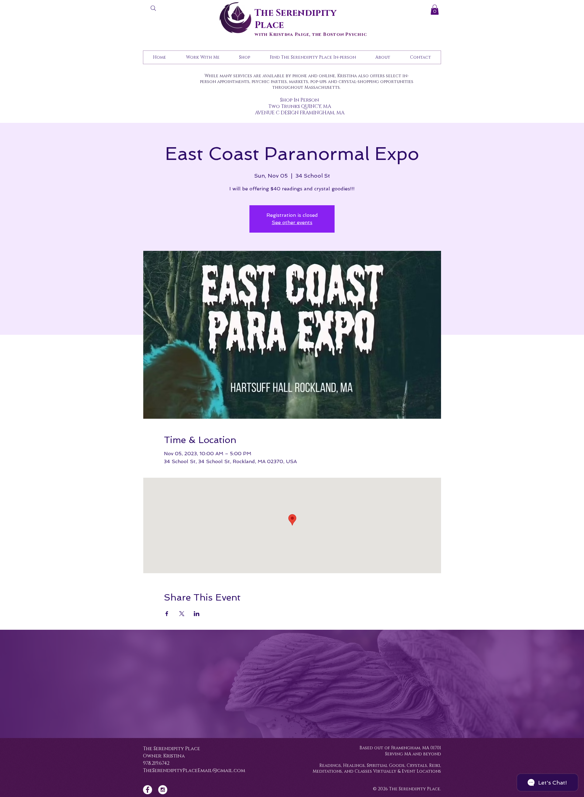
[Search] (153, 8)
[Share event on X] (182, 613)
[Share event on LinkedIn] (197, 613)
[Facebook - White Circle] (147, 789)
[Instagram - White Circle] (162, 789)
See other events (292, 222)
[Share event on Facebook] (167, 613)
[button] (434, 10)
